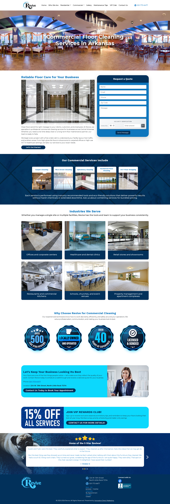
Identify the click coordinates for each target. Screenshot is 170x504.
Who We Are (53, 5)
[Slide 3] (85, 468)
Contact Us (123, 5)
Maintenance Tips (101, 5)
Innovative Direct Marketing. (104, 500)
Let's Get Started (33, 147)
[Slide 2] (84, 468)
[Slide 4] (87, 468)
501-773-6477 (142, 5)
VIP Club (113, 5)
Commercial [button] (78, 5)
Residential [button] (65, 5)
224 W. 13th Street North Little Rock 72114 (98, 479)
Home (43, 5)
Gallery (89, 5)
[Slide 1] (82, 468)
